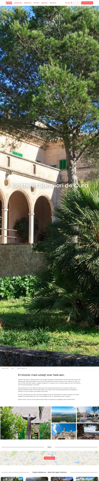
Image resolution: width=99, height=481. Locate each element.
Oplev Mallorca (22, 368)
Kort (13, 368)
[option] (25, 423)
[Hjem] (9, 3)
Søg (68, 3)
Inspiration (5, 368)
